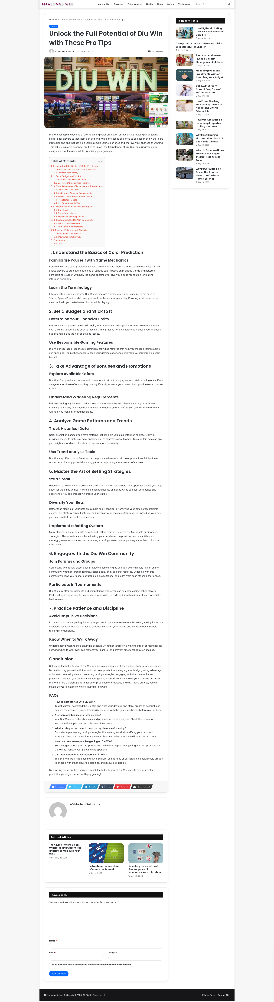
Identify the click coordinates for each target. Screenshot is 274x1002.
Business (118, 4)
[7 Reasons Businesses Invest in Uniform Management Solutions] (184, 60)
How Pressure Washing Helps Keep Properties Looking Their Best (209, 123)
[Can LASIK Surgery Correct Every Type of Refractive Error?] (184, 90)
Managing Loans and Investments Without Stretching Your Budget (209, 74)
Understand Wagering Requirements (75, 193)
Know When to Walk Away (69, 237)
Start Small (63, 210)
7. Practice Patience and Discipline (70, 230)
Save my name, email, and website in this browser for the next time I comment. (92, 964)
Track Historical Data (67, 200)
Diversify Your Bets (66, 213)
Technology (184, 4)
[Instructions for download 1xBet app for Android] (106, 853)
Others (63, 19)
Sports (170, 4)
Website (112, 952)
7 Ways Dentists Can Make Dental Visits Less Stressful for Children (199, 45)
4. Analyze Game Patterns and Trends (72, 196)
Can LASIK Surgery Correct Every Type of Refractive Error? (208, 89)
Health (149, 4)
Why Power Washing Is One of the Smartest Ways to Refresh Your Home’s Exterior (209, 173)
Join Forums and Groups (69, 223)
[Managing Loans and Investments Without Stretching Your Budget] (184, 75)
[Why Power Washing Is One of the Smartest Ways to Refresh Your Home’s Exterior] (184, 173)
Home (54, 19)
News (160, 4)
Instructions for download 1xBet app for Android (104, 867)
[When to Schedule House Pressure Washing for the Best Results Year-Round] (184, 155)
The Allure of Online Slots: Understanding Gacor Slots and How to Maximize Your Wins (65, 849)
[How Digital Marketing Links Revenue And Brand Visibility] (184, 33)
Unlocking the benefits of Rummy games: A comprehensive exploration (144, 869)
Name (53, 940)
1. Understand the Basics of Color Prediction (75, 166)
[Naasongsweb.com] (58, 4)
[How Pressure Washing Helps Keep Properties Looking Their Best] (184, 124)
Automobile (104, 4)
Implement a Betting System (71, 216)
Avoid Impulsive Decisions (69, 233)
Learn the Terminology (68, 172)
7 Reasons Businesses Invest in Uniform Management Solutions (209, 59)
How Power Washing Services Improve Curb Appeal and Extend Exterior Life (209, 106)
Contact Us (223, 995)
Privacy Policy (209, 995)
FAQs (60, 243)
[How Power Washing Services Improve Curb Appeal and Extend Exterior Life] (184, 105)
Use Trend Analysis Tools (69, 203)
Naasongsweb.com (53, 995)
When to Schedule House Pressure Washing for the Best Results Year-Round (210, 155)
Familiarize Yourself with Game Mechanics (76, 169)
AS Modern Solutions (64, 51)
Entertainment (134, 4)
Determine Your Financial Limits (71, 179)
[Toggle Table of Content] (98, 161)
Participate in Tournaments (70, 226)
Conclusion (59, 240)
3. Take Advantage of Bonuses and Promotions (77, 186)
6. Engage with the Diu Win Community (73, 220)
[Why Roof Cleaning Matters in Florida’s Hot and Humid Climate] (184, 139)
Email (52, 952)
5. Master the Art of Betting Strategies (72, 206)
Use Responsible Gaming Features (74, 183)
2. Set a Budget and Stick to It (68, 176)
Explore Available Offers (68, 189)
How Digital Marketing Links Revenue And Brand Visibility (210, 32)
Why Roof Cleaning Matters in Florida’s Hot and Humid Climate (209, 138)
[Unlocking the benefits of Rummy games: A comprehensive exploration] (145, 853)
